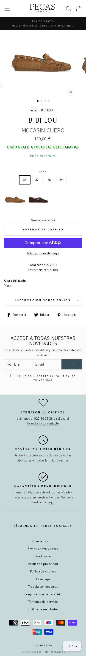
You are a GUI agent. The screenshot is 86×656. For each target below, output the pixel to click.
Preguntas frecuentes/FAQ (43, 594)
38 (49, 179)
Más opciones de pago (43, 253)
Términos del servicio (43, 602)
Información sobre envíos (43, 300)
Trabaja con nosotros (43, 587)
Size (43, 171)
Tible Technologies (53, 651)
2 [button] (42, 101)
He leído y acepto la (46, 378)
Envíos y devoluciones (43, 549)
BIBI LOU (47, 110)
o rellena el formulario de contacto (48, 421)
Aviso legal (43, 579)
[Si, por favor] (71, 364)
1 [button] (38, 101)
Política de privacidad (43, 564)
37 (37, 179)
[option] (43, 24)
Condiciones (43, 556)
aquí (51, 502)
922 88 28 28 (43, 419)
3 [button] (45, 101)
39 (61, 179)
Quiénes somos (43, 541)
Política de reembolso (43, 609)
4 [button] (49, 101)
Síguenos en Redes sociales (43, 525)
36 (25, 179)
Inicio (34, 110)
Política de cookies (43, 571)
